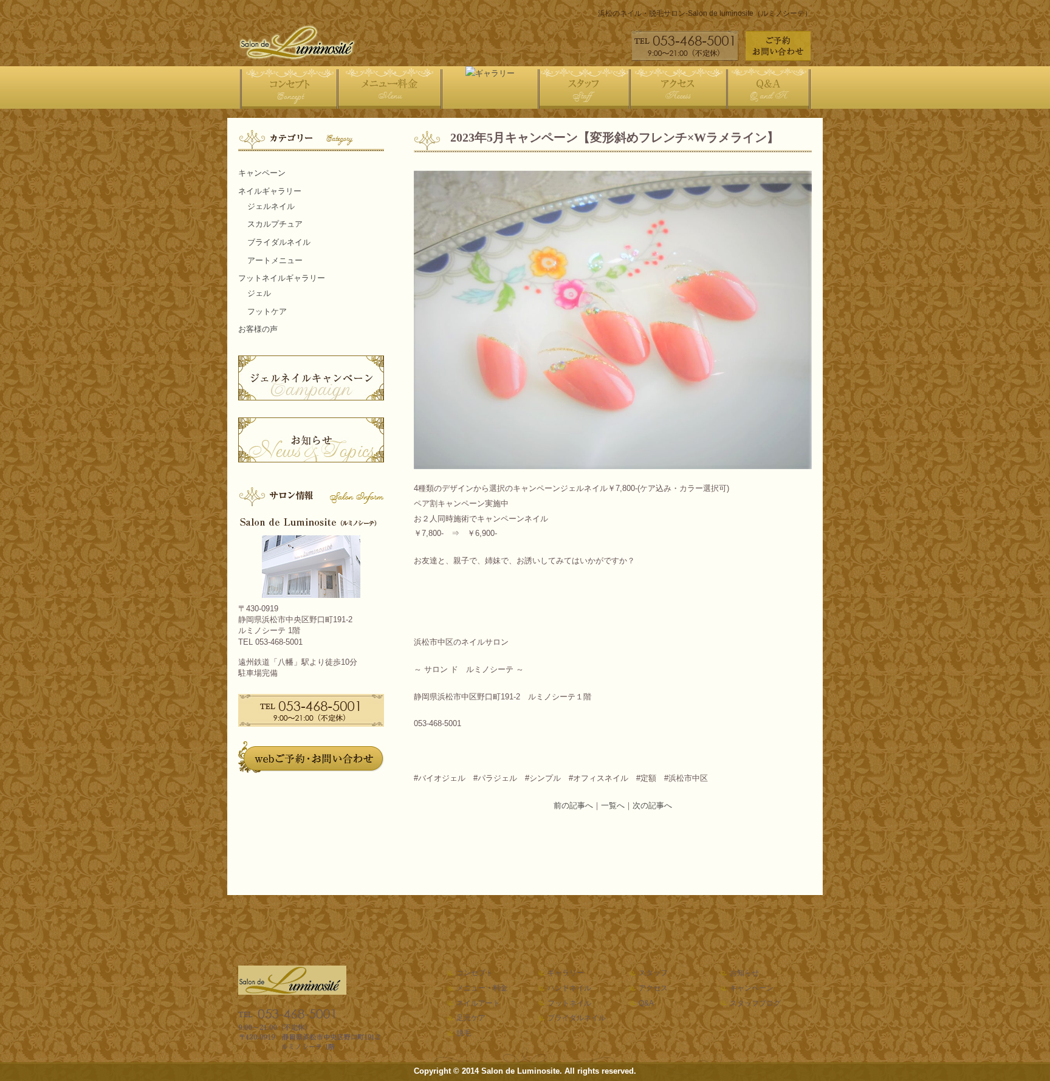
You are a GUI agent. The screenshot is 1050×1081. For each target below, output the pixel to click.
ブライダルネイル (279, 242)
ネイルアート (478, 1003)
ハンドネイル (569, 988)
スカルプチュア (275, 223)
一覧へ (613, 805)
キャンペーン (262, 172)
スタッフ (653, 973)
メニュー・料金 (481, 988)
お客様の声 (258, 329)
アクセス (653, 988)
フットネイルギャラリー (281, 278)
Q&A (646, 1003)
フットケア (267, 311)
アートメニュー (275, 260)
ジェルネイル (271, 206)
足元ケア (471, 1018)
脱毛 (463, 1033)
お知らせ (744, 973)
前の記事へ (573, 805)
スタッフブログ (755, 1003)
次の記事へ (652, 805)
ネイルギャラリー (269, 191)
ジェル (259, 293)
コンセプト (474, 973)
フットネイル (569, 1003)
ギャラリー (565, 973)
